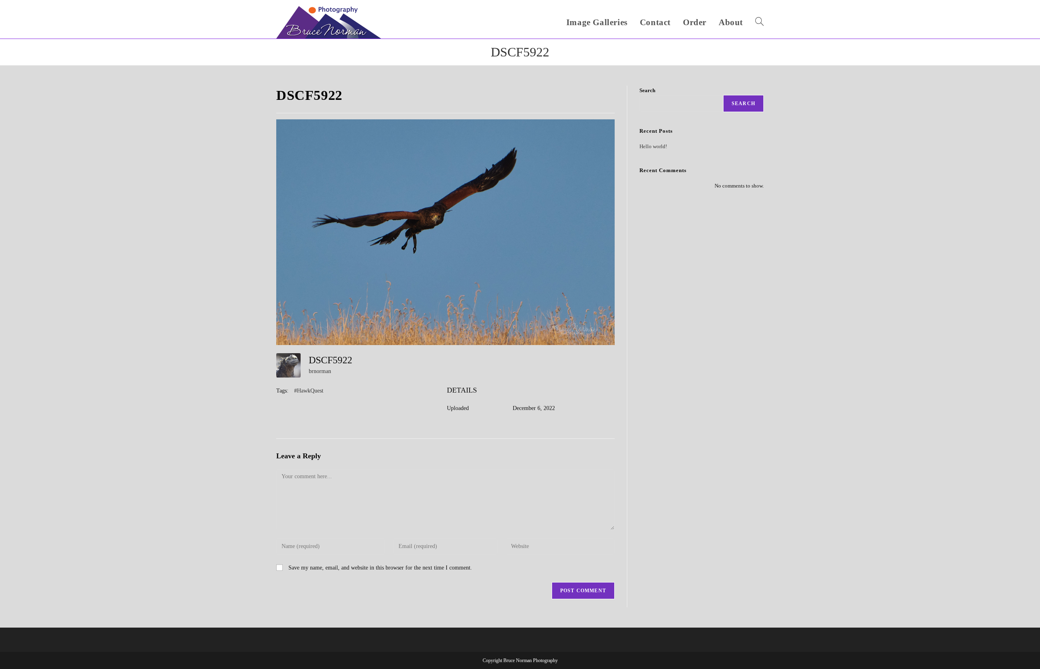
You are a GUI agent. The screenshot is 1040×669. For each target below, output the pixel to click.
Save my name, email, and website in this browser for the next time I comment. (380, 568)
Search (647, 90)
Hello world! (653, 146)
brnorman (320, 371)
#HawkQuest (308, 391)
